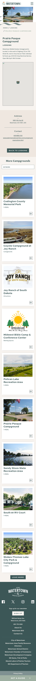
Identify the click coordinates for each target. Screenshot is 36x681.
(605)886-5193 (18, 136)
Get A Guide (18, 678)
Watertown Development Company (18, 655)
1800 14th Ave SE (18, 120)
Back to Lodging (18, 150)
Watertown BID (18, 630)
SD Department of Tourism (18, 664)
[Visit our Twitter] (13, 601)
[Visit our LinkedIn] (32, 601)
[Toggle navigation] (32, 3)
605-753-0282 (18, 624)
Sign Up (18, 613)
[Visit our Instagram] (22, 601)
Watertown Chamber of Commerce (18, 652)
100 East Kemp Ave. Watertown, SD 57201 (18, 619)
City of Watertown (18, 640)
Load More (18, 577)
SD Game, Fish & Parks (18, 658)
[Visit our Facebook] (3, 601)
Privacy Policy (18, 673)
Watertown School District (18, 649)
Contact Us (18, 633)
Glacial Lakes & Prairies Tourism (18, 661)
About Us (18, 627)
